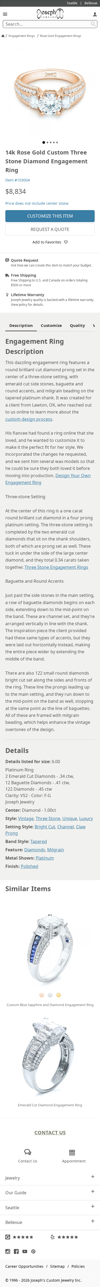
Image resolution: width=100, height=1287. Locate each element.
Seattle (12, 1208)
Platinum (45, 858)
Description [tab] (21, 325)
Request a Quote (50, 229)
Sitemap (57, 1266)
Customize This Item (50, 216)
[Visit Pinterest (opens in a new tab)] (34, 1251)
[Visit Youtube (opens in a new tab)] (26, 1251)
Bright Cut (45, 827)
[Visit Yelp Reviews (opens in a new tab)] (72, 1237)
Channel (65, 827)
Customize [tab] (51, 325)
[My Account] (95, 14)
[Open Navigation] (5, 14)
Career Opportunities (24, 1266)
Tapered (38, 841)
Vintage (26, 818)
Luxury (86, 818)
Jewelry (12, 1178)
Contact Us (50, 1132)
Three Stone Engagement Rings (56, 567)
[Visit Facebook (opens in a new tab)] (17, 1251)
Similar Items (28, 888)
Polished (29, 866)
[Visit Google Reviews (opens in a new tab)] (27, 1237)
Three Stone (48, 818)
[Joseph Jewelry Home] (3, 35)
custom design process (28, 419)
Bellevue (13, 1222)
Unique (69, 818)
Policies (78, 1266)
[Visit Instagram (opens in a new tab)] (9, 1251)
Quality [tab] (77, 325)
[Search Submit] (93, 24)
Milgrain (55, 850)
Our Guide (15, 1193)
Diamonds (34, 850)
